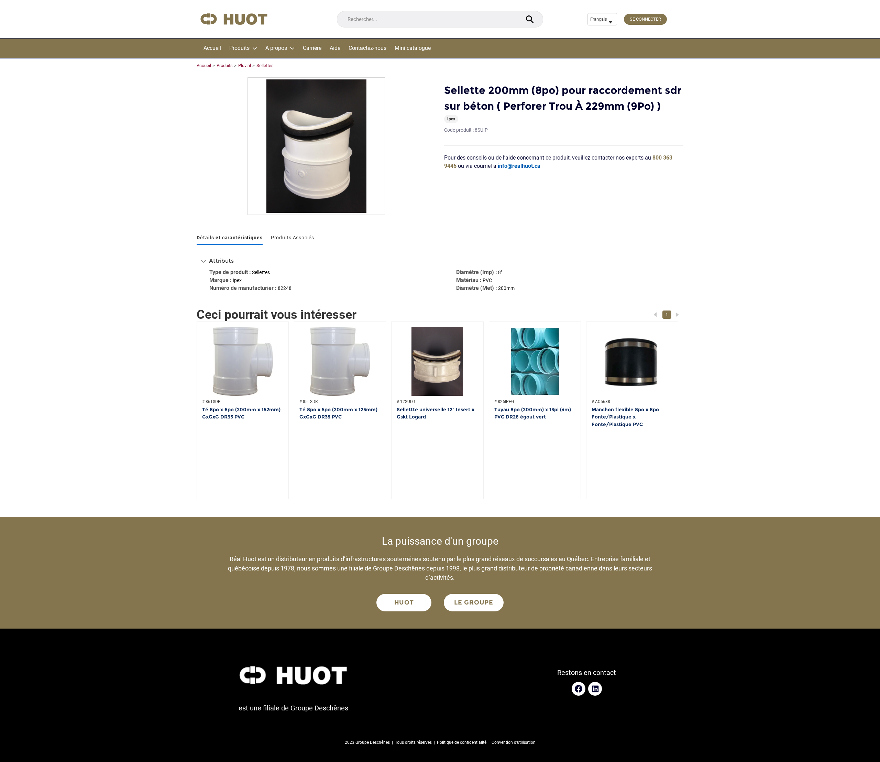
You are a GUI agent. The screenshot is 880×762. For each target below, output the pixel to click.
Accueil (212, 48)
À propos (276, 48)
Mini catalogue (413, 48)
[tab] (230, 238)
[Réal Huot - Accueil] (233, 19)
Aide (335, 48)
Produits (239, 48)
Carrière (312, 48)
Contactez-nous (367, 48)
